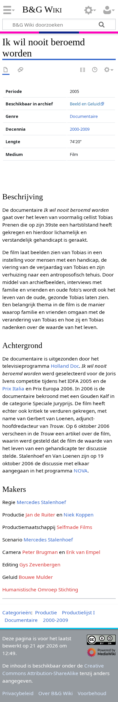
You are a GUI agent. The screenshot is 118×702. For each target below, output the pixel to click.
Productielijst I (78, 612)
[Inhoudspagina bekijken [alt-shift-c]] (6, 70)
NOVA (81, 470)
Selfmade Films (74, 527)
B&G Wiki (42, 9)
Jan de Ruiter (40, 514)
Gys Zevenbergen (39, 564)
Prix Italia (13, 388)
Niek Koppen (78, 514)
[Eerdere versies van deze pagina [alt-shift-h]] (95, 70)
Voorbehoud (92, 693)
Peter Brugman (40, 552)
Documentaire (84, 116)
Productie (46, 612)
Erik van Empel (83, 552)
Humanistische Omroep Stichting (40, 589)
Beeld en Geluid (85, 104)
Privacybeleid (17, 693)
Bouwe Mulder (36, 577)
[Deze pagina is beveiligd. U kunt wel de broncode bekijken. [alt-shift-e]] (83, 70)
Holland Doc (65, 365)
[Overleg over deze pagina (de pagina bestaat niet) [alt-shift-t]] (20, 70)
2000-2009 (79, 129)
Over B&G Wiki (55, 693)
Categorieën (16, 612)
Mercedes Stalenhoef (41, 502)
